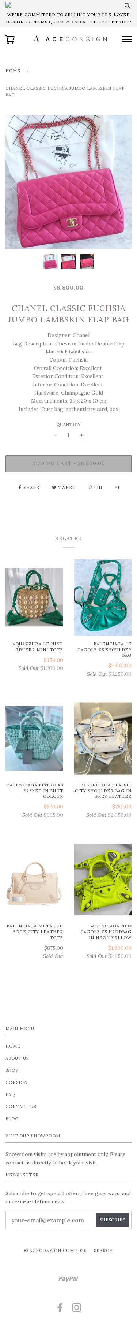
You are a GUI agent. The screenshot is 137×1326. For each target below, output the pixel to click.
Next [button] (122, 187)
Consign (16, 1082)
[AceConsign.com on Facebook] (60, 1309)
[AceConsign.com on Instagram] (77, 1309)
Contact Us (20, 1106)
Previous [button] (14, 187)
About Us (17, 1058)
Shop (11, 1070)
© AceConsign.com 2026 (55, 1250)
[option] (68, 182)
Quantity (68, 424)
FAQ (10, 1094)
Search (103, 1250)
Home (12, 70)
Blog (12, 1118)
